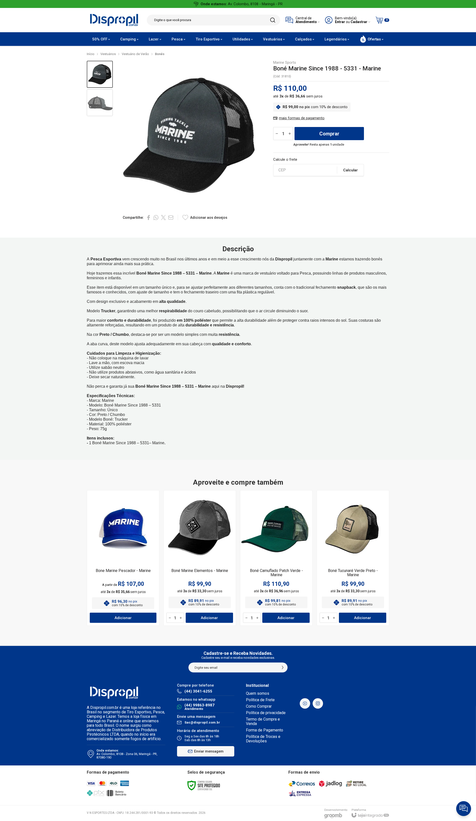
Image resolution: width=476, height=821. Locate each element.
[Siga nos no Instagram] (318, 703)
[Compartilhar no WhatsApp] (155, 217)
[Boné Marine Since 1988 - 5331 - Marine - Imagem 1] (99, 74)
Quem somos (257, 693)
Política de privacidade (266, 712)
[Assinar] (283, 667)
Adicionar (123, 618)
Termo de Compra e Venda (263, 721)
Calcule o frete (285, 159)
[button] (100, 74)
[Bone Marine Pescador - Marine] (123, 558)
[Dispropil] (114, 20)
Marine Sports (284, 62)
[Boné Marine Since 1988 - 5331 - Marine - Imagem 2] (100, 103)
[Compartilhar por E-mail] (170, 217)
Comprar (329, 134)
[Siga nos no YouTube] (305, 703)
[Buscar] (272, 20)
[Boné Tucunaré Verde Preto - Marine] (353, 558)
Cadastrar (359, 22)
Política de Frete (260, 699)
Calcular (350, 170)
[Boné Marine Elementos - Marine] (200, 558)
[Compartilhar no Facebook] (148, 217)
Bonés (159, 54)
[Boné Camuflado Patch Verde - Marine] (276, 558)
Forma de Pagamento (264, 730)
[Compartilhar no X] (163, 217)
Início (90, 54)
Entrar (340, 22)
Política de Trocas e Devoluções (263, 738)
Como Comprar (259, 706)
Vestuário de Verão (135, 54)
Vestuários (108, 54)
